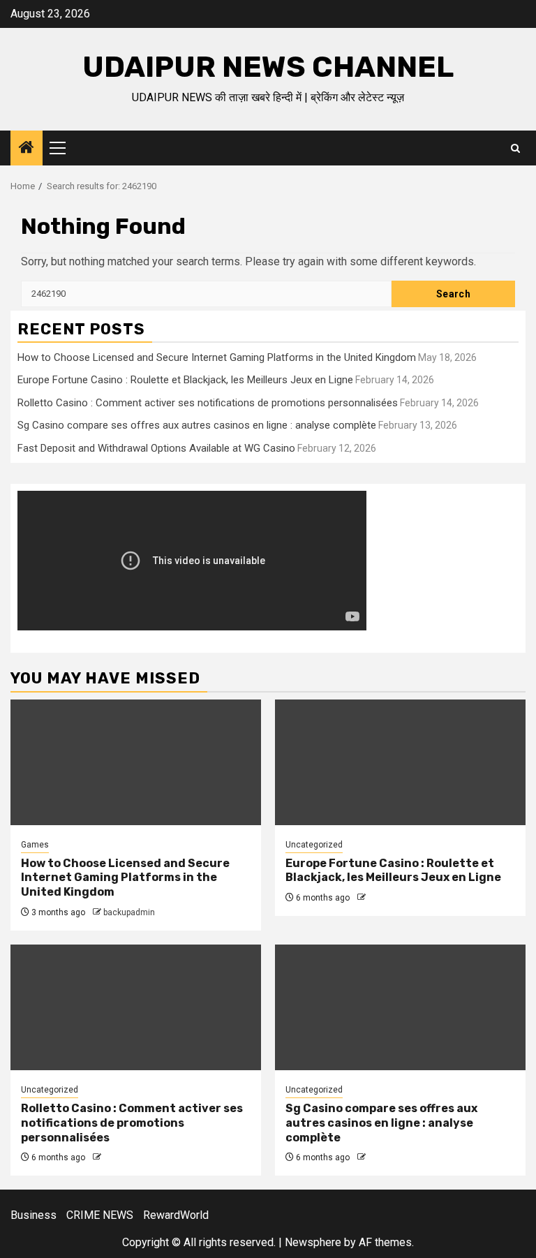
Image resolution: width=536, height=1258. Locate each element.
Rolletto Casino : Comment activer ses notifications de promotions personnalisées (207, 403)
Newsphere (313, 1242)
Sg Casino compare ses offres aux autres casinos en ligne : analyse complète (196, 425)
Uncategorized (314, 845)
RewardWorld (176, 1215)
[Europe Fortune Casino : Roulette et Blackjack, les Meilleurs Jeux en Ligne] (400, 762)
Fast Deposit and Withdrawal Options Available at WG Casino (156, 448)
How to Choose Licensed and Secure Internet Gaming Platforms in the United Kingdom (216, 357)
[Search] (515, 148)
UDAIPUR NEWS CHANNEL (268, 67)
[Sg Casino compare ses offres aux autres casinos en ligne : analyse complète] (400, 1007)
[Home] (26, 148)
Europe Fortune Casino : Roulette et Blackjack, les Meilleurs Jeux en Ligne (185, 379)
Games (35, 845)
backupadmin (129, 912)
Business (33, 1215)
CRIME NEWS (99, 1215)
